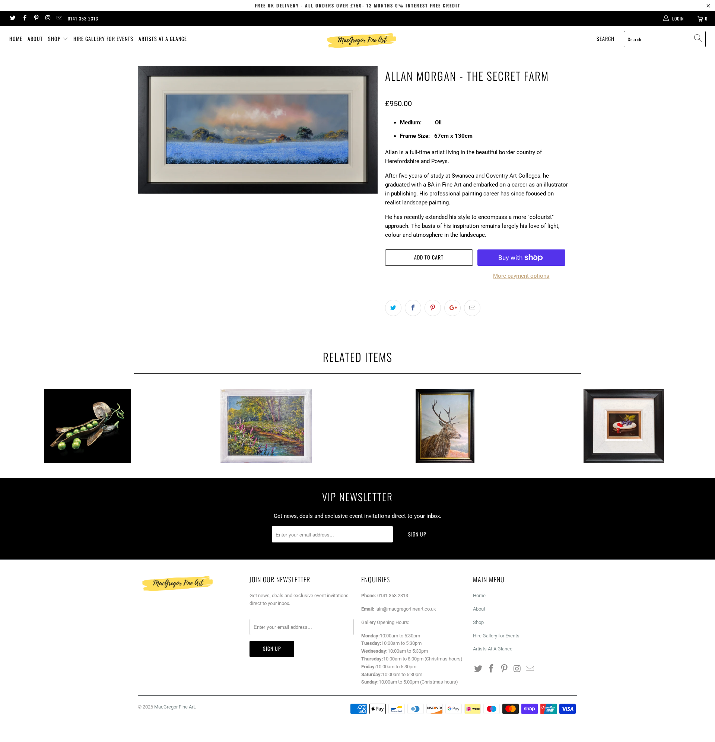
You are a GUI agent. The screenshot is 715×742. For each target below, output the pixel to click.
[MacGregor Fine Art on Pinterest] (36, 18)
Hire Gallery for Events (103, 38)
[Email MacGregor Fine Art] (59, 18)
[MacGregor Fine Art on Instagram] (47, 18)
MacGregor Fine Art (174, 707)
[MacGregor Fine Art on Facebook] (24, 18)
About (35, 38)
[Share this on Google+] (452, 308)
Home (15, 38)
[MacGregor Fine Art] (361, 40)
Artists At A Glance (163, 38)
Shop (55, 38)
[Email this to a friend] (472, 308)
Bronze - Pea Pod (87, 426)
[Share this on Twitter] (393, 308)
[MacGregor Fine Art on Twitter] (12, 18)
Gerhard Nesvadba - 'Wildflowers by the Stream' (266, 426)
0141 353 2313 (83, 18)
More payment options (521, 276)
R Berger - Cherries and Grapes (623, 426)
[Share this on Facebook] (413, 308)
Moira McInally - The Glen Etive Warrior (445, 426)
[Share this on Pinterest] (433, 308)
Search (605, 38)
